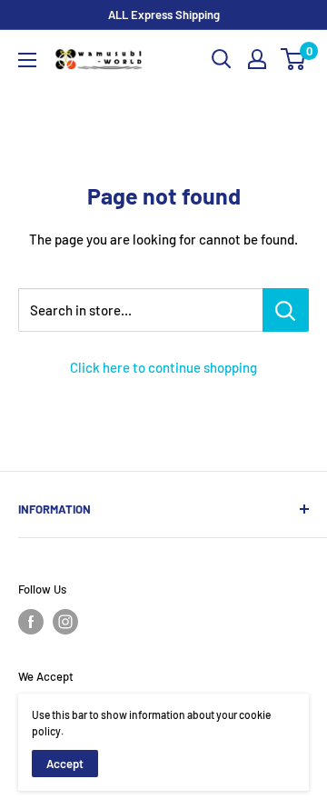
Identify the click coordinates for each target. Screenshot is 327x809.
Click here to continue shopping (163, 367)
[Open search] (222, 59)
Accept (65, 763)
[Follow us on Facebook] (31, 621)
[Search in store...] (286, 310)
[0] (293, 59)
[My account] (257, 59)
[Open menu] (27, 60)
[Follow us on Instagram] (65, 621)
